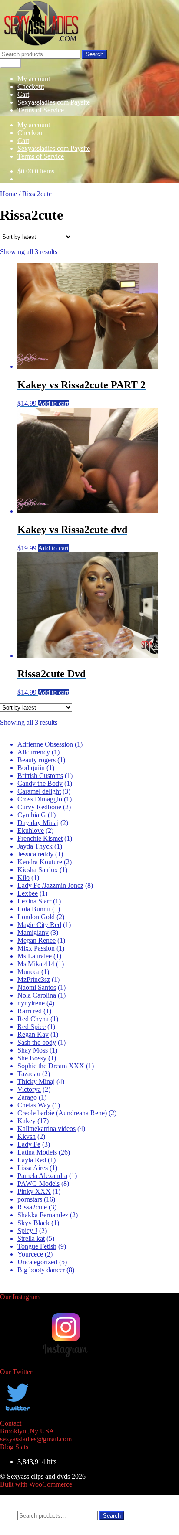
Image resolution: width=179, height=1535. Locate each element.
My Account (34, 1499)
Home (8, 193)
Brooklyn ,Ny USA (27, 1431)
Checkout (30, 86)
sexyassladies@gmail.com (36, 1439)
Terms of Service (40, 110)
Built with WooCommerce (36, 1484)
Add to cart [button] (53, 403)
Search (94, 54)
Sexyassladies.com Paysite (53, 102)
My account (33, 78)
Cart (23, 94)
